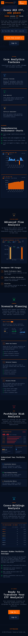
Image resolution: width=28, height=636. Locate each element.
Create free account (13, 38)
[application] (14, 164)
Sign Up (13, 612)
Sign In (15, 2)
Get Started (22, 2)
